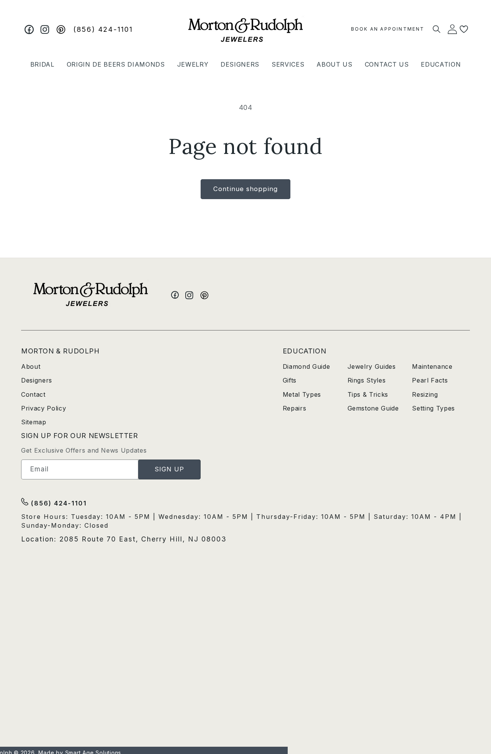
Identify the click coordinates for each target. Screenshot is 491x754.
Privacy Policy (43, 408)
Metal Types (302, 394)
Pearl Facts (430, 380)
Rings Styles (367, 380)
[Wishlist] (464, 29)
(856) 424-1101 (103, 29)
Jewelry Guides (372, 366)
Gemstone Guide (373, 408)
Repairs (294, 408)
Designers (36, 380)
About (30, 366)
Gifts (290, 380)
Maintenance (432, 366)
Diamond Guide (306, 366)
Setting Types (433, 408)
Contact (33, 394)
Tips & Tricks (368, 394)
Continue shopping (245, 189)
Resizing (425, 394)
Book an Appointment (388, 29)
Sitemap (33, 422)
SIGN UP (170, 469)
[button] (42, 64)
